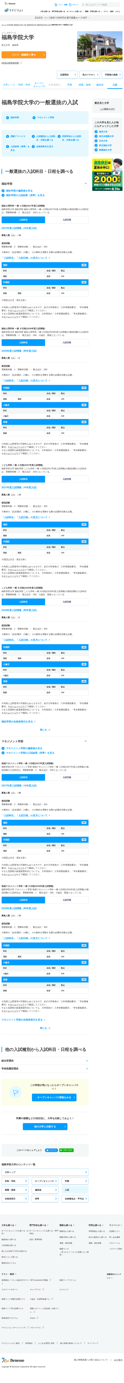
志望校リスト (114, 1231)
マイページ (114, 1225)
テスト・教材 (109, 11)
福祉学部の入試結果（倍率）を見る (25, 195)
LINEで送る (67, 1150)
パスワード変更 (115, 1249)
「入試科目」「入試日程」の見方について (24, 258)
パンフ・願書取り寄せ (24, 54)
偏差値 (38, 1190)
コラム (117, 11)
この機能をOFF (107, 109)
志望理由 (64, 74)
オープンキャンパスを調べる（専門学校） (43, 1232)
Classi (32, 1318)
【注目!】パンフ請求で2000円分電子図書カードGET (60, 17)
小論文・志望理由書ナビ (40, 1299)
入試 (67, 1190)
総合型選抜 (8, 1060)
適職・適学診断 (66, 1243)
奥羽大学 (103, 132)
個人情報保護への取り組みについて (91, 1360)
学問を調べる (95, 1225)
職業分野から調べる (68, 1237)
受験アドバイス (18, 136)
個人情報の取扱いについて (71, 1343)
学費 (67, 1181)
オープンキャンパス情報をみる (54, 1097)
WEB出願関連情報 (10, 63)
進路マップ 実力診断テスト (13, 1308)
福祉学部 (15, 117)
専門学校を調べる (58, 11)
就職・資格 (10, 1190)
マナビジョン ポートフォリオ (14, 1328)
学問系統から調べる (97, 1231)
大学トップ (10, 1172)
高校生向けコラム (9, 1263)
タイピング (64, 1289)
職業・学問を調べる (92, 11)
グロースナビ (35, 1328)
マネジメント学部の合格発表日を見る (22, 1019)
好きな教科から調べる (98, 1237)
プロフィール (114, 1243)
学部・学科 (10, 1181)
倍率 (37, 1198)
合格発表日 (10, 1198)
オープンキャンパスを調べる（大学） (15, 1232)
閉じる (43, 729)
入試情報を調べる (9, 1245)
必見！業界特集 (35, 1239)
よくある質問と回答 (46, 1343)
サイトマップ (92, 1343)
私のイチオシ (89, 74)
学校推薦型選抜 (10, 1068)
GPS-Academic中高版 (39, 1280)
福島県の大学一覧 (20, 25)
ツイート (52, 1150)
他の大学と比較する (45, 1126)
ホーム (4, 25)
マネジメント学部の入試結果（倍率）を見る (30, 753)
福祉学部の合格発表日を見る (17, 721)
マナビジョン (14, 10)
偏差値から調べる (9, 1239)
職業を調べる (66, 1225)
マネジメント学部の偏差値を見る (24, 748)
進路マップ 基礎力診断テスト (14, 1299)
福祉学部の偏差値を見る (19, 190)
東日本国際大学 (106, 136)
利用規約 (29, 1343)
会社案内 (118, 1360)
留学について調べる (10, 1257)
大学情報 (10, 25)
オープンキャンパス (44, 1181)
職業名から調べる (67, 1231)
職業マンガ (74, 1252)
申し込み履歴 (114, 1237)
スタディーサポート (10, 1289)
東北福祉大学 (105, 145)
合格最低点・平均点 (74, 1198)
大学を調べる (45, 11)
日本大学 (103, 141)
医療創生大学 (105, 150)
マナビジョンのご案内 (11, 1343)
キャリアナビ (35, 1289)
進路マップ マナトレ (67, 1280)
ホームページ (16, 310)
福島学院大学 (31, 25)
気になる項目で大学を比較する (14, 1251)
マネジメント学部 (45, 117)
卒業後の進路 (111, 74)
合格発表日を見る (44, 146)
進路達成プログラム (10, 1318)
